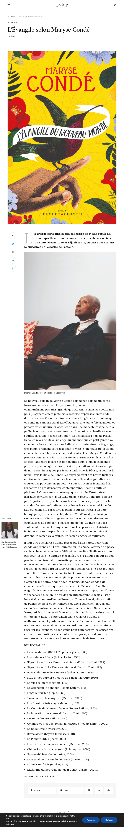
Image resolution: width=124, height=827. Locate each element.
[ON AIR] (62, 5)
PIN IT (72, 324)
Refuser (109, 820)
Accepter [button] (91, 820)
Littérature (12, 22)
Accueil (11, 16)
